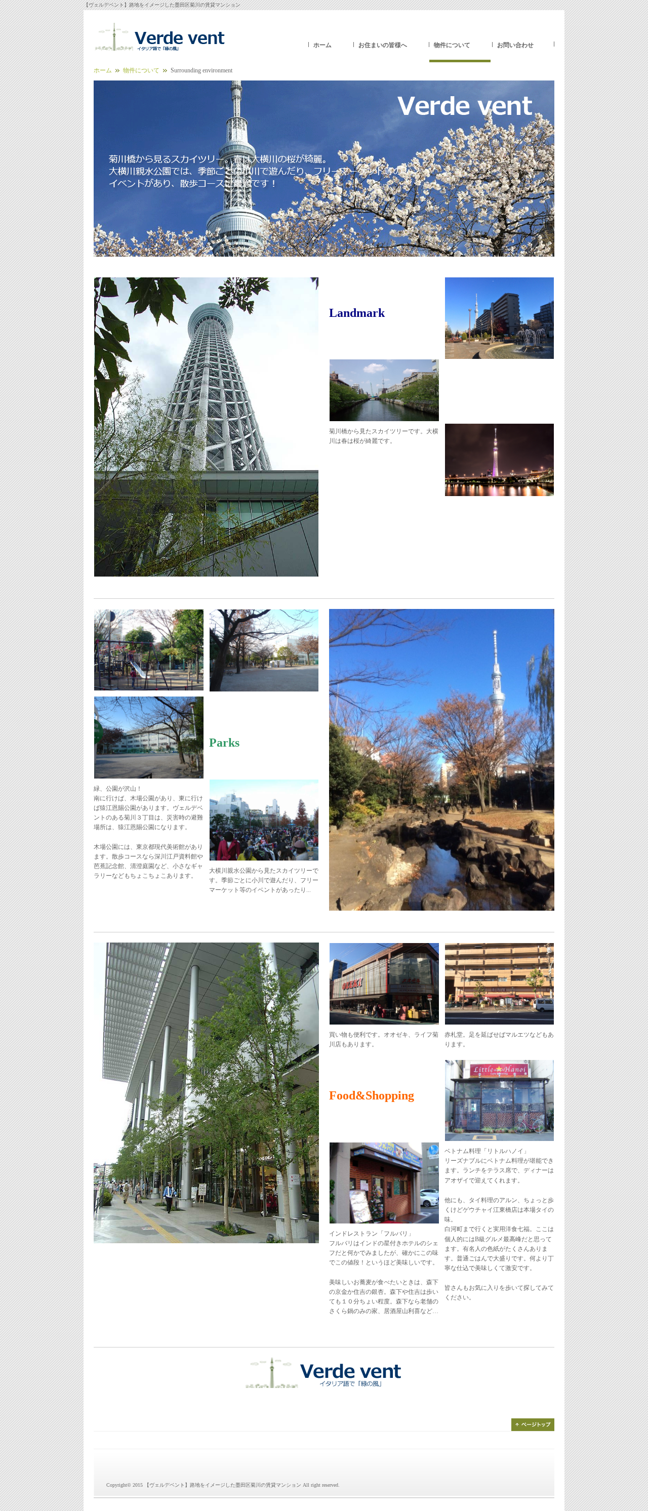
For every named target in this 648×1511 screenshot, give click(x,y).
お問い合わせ (515, 45)
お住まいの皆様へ (382, 45)
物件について (452, 45)
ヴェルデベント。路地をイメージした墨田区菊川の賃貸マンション (159, 38)
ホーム (322, 45)
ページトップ (532, 1424)
